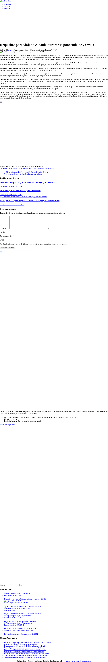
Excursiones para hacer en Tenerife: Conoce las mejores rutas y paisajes (28, 642)
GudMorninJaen (5, 168)
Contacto (7, 8)
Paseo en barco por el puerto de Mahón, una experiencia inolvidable (26, 653)
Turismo (7, 6)
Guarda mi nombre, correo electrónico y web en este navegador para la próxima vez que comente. (35, 244)
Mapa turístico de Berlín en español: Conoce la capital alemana (26, 172)
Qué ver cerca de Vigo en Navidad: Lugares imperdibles (24, 174)
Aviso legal (75, 661)
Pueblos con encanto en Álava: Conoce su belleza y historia (24, 652)
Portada (9, 50)
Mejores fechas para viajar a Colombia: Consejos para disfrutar (27, 182)
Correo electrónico (7, 236)
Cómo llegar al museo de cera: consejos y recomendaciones (24, 648)
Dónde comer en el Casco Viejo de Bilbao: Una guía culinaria (24, 646)
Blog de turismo (85, 661)
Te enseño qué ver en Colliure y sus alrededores (20, 191)
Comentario (4, 228)
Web (1, 240)
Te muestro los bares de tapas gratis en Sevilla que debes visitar (25, 657)
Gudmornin (8, 4)
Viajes (40, 168)
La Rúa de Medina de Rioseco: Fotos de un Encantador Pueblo (25, 650)
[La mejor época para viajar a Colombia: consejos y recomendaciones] (23, 197)
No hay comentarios (49, 168)
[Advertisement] (54, 26)
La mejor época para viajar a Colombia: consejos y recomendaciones (29, 201)
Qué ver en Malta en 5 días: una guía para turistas (20, 644)
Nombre (3, 232)
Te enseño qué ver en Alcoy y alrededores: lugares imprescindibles (26, 655)
